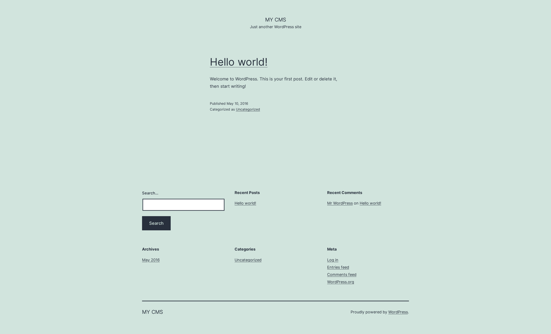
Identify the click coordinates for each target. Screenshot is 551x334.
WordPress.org (340, 282)
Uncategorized (248, 109)
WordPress (398, 312)
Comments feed (341, 274)
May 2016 (151, 260)
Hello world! (239, 61)
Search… (150, 193)
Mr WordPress (340, 203)
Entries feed (338, 267)
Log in (332, 260)
